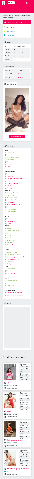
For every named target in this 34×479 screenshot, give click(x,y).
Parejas (9, 181)
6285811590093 (12, 474)
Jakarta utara (10, 31)
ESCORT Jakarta (8, 15)
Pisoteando (10, 245)
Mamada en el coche (13, 259)
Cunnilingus (10, 261)
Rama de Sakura (11, 211)
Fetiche (9, 166)
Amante (9, 228)
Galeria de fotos (11, 84)
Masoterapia (10, 202)
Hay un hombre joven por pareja (15, 178)
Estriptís (9, 219)
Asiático (20, 74)
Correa (9, 237)
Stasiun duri (10, 35)
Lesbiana (9, 223)
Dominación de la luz (13, 230)
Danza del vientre (12, 221)
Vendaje (9, 242)
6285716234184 (12, 388)
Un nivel (9, 155)
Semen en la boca (12, 280)
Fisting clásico (11, 268)
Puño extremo (11, 273)
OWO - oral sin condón (13, 157)
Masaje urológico (12, 197)
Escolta (9, 174)
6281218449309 (12, 417)
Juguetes (9, 164)
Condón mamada (12, 252)
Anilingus (9, 264)
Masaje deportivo (12, 207)
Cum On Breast (11, 283)
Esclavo (9, 235)
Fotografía (10, 176)
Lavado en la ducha (12, 183)
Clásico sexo (10, 152)
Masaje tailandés (11, 200)
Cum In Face (10, 285)
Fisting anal (10, 271)
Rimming (9, 188)
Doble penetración (12, 162)
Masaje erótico (11, 195)
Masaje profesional (12, 193)
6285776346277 (12, 445)
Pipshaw (9, 185)
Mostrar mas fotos (17, 136)
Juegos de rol (11, 240)
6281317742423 (11, 27)
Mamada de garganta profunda (15, 257)
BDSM (9, 233)
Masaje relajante (11, 209)
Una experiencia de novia (14, 254)
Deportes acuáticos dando (14, 292)
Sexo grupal (10, 159)
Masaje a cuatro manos (13, 204)
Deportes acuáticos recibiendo (15, 295)
